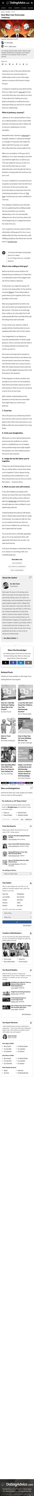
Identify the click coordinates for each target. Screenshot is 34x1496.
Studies (23, 8)
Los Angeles (6, 897)
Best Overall (7, 1046)
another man (12, 241)
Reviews (30, 8)
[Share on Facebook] (13, 662)
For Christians (8, 1063)
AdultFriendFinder (23, 1073)
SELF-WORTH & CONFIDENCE (17, 566)
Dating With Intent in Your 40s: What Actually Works (17, 852)
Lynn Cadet (14, 988)
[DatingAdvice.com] (17, 3)
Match (6, 1070)
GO (17, 922)
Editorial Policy (22, 812)
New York (5, 894)
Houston (5, 902)
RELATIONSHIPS (17, 563)
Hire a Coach (7, 959)
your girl (22, 92)
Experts (17, 8)
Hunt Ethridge (12, 839)
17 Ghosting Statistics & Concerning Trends (18, 998)
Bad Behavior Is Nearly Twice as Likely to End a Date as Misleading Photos (21, 984)
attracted (25, 135)
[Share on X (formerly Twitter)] (5, 662)
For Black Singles (23, 1046)
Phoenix (4, 905)
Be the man (13, 501)
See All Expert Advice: (9, 870)
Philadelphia (20, 894)
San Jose (19, 905)
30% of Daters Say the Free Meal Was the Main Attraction (21, 1006)
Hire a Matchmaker (9, 961)
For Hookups (8, 1051)
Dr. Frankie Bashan (13, 864)
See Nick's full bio (10, 638)
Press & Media (7, 815)
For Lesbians (21, 1049)
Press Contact (23, 961)
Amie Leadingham (13, 846)
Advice (3, 8)
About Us (6, 812)
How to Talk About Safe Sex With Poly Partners (18, 861)
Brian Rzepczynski (13, 856)
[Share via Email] (28, 662)
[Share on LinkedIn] (20, 662)
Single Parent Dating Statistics (20, 992)
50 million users (12, 807)
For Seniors (21, 1051)
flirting (11, 292)
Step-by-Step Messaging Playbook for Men (19, 836)
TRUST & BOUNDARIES (17, 570)
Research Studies (23, 815)
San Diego (20, 900)
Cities (10, 8)
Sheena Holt (14, 994)
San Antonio (20, 897)
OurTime (6, 1073)
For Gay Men (7, 1049)
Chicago (4, 900)
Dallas (18, 902)
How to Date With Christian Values (19, 844)
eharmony (20, 1070)
